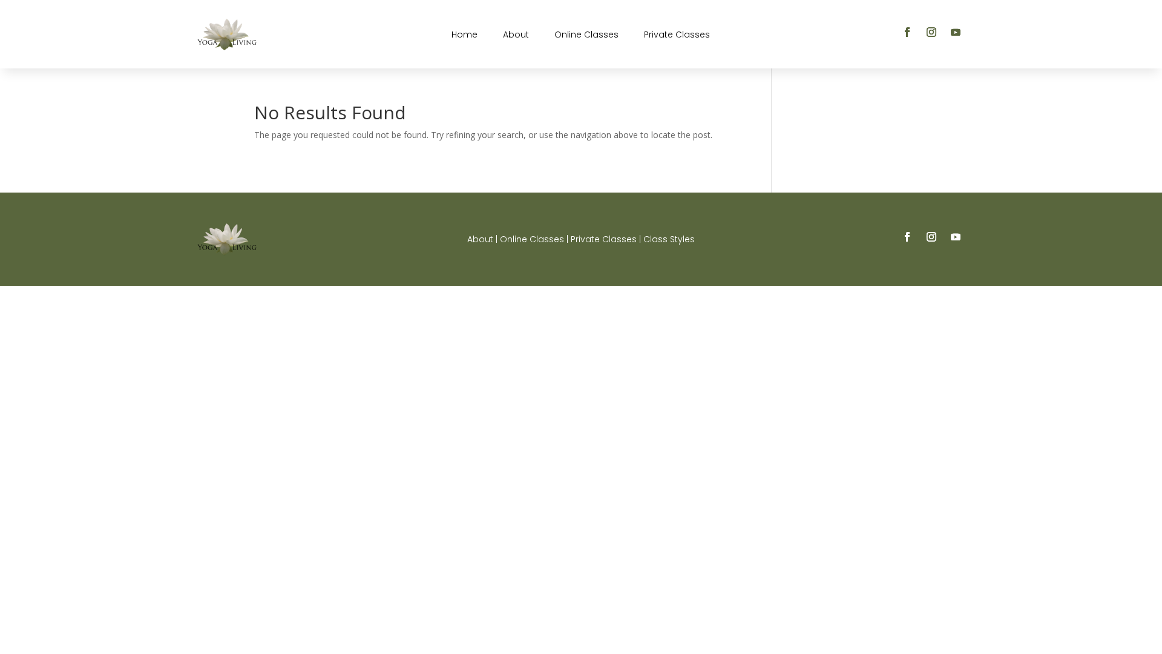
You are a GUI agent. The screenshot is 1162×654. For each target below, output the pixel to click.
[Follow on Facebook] (907, 32)
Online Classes (586, 35)
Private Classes (677, 35)
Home (464, 35)
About (516, 35)
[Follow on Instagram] (931, 32)
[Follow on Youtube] (955, 32)
